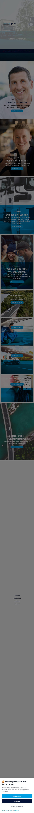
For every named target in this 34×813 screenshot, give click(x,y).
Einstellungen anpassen (17, 806)
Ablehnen (17, 801)
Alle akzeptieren (17, 796)
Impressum (16, 810)
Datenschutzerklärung (7, 810)
